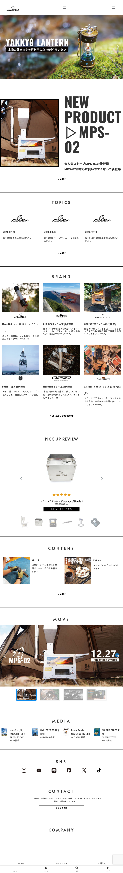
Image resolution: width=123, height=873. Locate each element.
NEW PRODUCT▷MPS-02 (92, 124)
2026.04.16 (50, 231)
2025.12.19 (91, 231)
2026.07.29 (9, 231)
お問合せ (102, 863)
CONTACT (61, 791)
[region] (61, 664)
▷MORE (61, 179)
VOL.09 (97, 560)
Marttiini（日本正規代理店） (59, 386)
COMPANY (62, 829)
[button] (64, 7)
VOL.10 (35, 560)
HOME (21, 863)
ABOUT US (61, 863)
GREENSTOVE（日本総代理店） (100, 324)
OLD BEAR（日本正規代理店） (59, 324)
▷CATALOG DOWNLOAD (61, 415)
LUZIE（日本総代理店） (15, 386)
